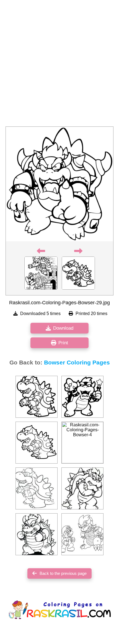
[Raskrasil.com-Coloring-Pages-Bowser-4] (82, 443)
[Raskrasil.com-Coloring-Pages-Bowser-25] (36, 488)
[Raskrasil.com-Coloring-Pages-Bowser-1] (36, 534)
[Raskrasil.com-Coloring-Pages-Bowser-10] (36, 443)
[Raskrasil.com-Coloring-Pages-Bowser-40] (82, 534)
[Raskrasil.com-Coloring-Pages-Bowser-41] (82, 488)
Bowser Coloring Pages (77, 362)
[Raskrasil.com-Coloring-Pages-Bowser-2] (82, 397)
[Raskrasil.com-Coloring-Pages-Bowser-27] (36, 397)
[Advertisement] (59, 65)
